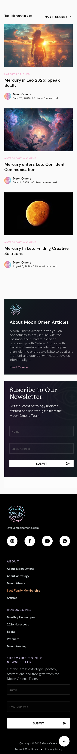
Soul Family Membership (23, 590)
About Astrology (18, 576)
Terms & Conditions (26, 749)
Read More (17, 367)
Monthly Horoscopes (21, 617)
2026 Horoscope (18, 624)
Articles (12, 597)
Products (13, 639)
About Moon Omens (20, 568)
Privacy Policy (53, 749)
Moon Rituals (16, 583)
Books (11, 631)
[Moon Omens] (38, 513)
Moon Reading (16, 646)
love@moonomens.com (23, 528)
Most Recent (56, 16)
